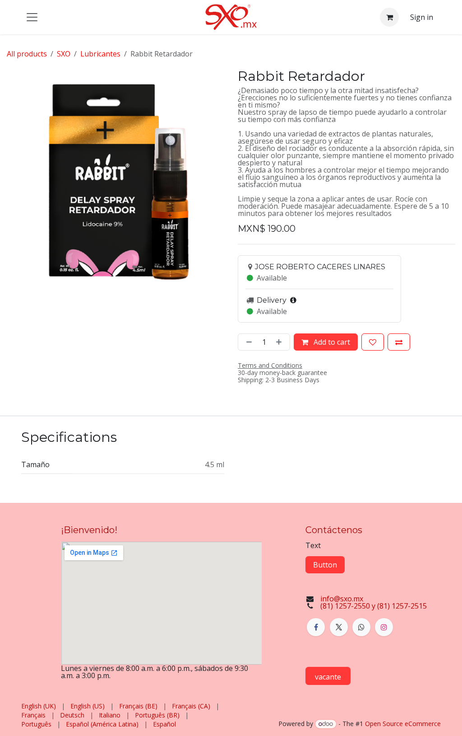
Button (325, 565)
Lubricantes (100, 54)
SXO (63, 54)
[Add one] (281, 342)
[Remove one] (247, 342)
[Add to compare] (399, 342)
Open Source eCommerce (403, 723)
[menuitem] (38, 706)
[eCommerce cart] (389, 17)
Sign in (421, 17)
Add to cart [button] (331, 342)
